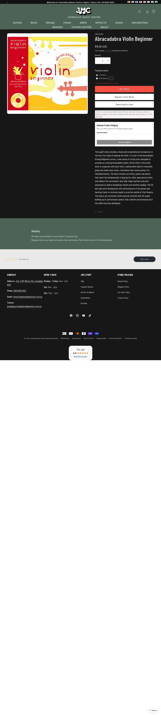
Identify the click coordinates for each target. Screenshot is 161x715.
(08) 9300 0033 (20, 290)
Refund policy (65, 338)
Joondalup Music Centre (37, 338)
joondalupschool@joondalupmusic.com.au (24, 306)
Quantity (98, 55)
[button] (140, 11)
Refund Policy (123, 281)
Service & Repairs (87, 292)
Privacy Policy (123, 298)
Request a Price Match (124, 97)
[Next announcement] (153, 2)
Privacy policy (76, 338)
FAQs (82, 281)
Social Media (85, 298)
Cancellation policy (131, 338)
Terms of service (88, 338)
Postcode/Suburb (102, 132)
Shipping (108, 50)
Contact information (115, 338)
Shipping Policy (123, 287)
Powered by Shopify (52, 338)
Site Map (84, 303)
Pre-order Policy (124, 292)
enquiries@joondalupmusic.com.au (27, 296)
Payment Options (87, 287)
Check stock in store (124, 104)
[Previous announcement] (7, 2)
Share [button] (100, 211)
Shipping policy (101, 338)
